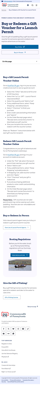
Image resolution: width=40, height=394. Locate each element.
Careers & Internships (8, 365)
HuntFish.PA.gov (13, 85)
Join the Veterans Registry (10, 353)
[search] (32, 5)
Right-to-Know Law (8, 372)
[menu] (36, 5)
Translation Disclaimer (28, 380)
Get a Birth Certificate (8, 350)
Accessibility (5, 380)
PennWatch (5, 368)
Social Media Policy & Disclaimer (15, 381)
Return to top (32, 306)
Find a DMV (5, 347)
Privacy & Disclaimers (15, 380)
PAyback (4, 357)
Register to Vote (7, 343)
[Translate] (28, 5)
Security (4, 381)
